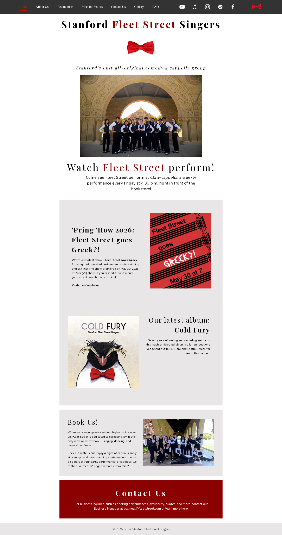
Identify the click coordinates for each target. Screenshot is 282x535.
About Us (42, 6)
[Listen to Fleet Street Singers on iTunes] (195, 7)
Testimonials (65, 6)
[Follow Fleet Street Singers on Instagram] (207, 7)
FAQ (155, 6)
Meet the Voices (92, 6)
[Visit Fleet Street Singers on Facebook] (233, 7)
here (184, 508)
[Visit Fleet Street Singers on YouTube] (182, 7)
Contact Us (118, 6)
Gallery (139, 6)
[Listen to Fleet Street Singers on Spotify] (220, 7)
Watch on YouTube (85, 285)
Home (23, 6)
